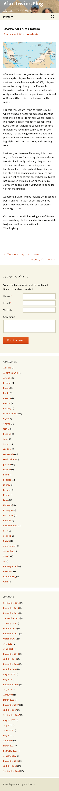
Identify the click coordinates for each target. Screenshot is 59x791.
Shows (6, 540)
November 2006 (11, 760)
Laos (5, 500)
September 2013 (11, 618)
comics (6, 403)
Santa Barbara (10, 525)
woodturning (9, 576)
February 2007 (10, 750)
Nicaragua (8, 510)
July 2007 (7, 725)
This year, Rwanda (42, 259)
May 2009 (7, 679)
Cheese (7, 398)
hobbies (7, 479)
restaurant (8, 515)
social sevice (9, 545)
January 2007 (9, 755)
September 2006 (11, 771)
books (6, 393)
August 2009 (9, 674)
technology (8, 551)
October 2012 (10, 628)
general (7, 464)
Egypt (6, 418)
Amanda (7, 367)
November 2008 (11, 684)
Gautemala (8, 454)
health (6, 474)
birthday (7, 382)
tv (4, 561)
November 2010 (11, 653)
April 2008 (8, 694)
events (6, 423)
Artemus (7, 377)
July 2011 (7, 643)
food (5, 438)
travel (6, 556)
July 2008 (7, 689)
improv (6, 484)
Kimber (6, 495)
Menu (6, 16)
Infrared (7, 489)
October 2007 (10, 709)
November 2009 (11, 664)
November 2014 (11, 608)
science (7, 535)
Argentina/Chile (10, 372)
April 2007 (8, 740)
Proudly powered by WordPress (19, 784)
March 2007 (8, 745)
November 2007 (11, 704)
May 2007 (7, 735)
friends (6, 444)
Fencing (7, 433)
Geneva (7, 469)
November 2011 (11, 633)
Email (7, 303)
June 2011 (8, 648)
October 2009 (10, 669)
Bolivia (6, 388)
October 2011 (10, 638)
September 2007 (11, 715)
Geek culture (9, 459)
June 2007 (8, 730)
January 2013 (9, 623)
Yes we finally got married (21, 254)
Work (5, 581)
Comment (9, 317)
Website (7, 310)
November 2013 (11, 613)
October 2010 (10, 659)
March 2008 (8, 699)
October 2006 (10, 766)
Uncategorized (10, 566)
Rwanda (7, 520)
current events (10, 413)
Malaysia (34, 34)
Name (7, 296)
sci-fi (5, 530)
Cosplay (7, 408)
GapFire (7, 449)
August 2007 (9, 720)
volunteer (8, 571)
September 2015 (11, 603)
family (6, 428)
